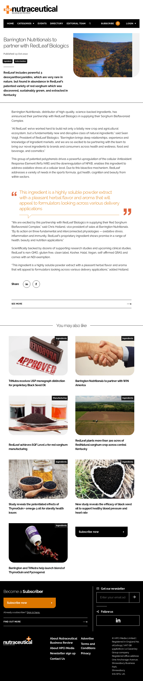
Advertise (87, 638)
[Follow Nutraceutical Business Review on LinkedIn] (118, 621)
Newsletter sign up (63, 653)
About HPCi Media (62, 648)
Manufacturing (60, 398)
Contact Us (57, 658)
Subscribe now (89, 531)
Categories (24, 23)
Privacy (86, 653)
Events (42, 23)
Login (129, 23)
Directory (56, 23)
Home (10, 23)
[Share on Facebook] (36, 284)
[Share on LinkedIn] (26, 284)
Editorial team (76, 23)
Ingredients (8, 61)
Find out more (12, 621)
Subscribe (107, 23)
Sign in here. (33, 612)
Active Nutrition (20, 61)
